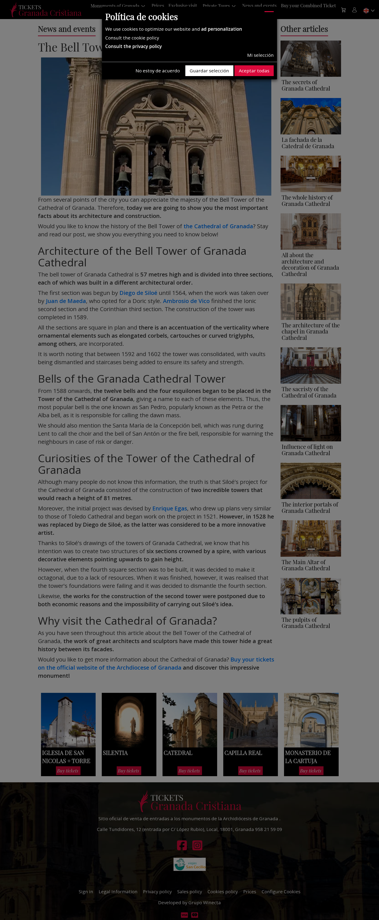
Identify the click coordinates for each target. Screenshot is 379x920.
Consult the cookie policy (132, 38)
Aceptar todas (254, 71)
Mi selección (260, 55)
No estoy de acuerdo (158, 71)
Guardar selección (209, 71)
